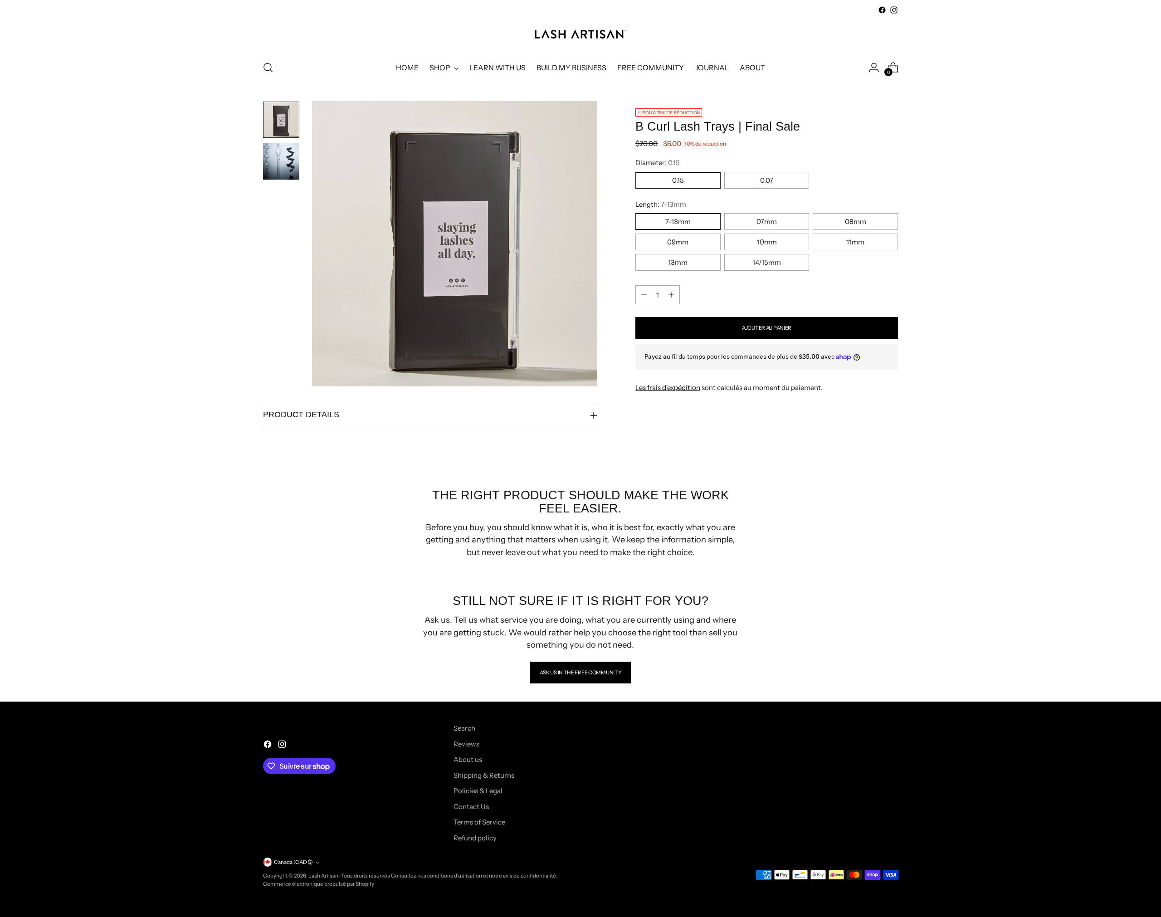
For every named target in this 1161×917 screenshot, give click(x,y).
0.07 (766, 180)
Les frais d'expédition (667, 387)
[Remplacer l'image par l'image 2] (281, 161)
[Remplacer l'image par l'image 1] (281, 120)
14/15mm (766, 262)
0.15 (678, 180)
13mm (678, 262)
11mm (855, 242)
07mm (766, 221)
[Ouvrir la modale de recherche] (268, 68)
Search (464, 728)
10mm (767, 242)
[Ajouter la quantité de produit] (671, 295)
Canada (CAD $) (293, 862)
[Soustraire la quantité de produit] (644, 295)
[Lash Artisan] (580, 34)
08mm (855, 221)
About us (468, 759)
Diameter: (657, 162)
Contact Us (471, 806)
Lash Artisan (323, 876)
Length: (660, 204)
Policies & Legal (478, 790)
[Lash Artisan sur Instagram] (894, 10)
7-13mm (678, 221)
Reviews (466, 744)
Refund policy (475, 838)
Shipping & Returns (484, 775)
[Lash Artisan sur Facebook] (882, 10)
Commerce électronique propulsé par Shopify (318, 884)
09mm (677, 242)
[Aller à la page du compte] (874, 68)
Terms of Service (479, 822)
